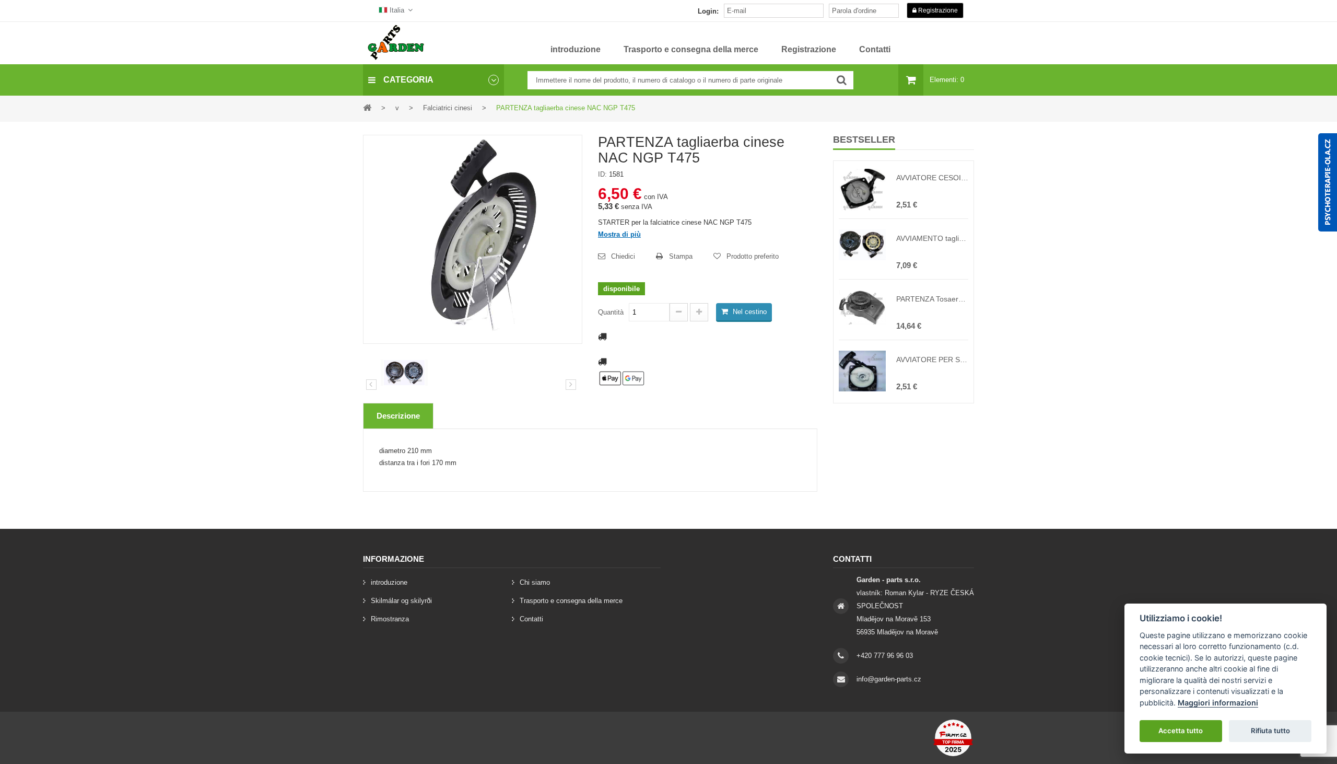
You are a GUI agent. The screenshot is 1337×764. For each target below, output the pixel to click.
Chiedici (623, 256)
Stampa (681, 256)
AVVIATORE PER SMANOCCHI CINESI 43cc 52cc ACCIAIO (932, 359)
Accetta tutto (1180, 730)
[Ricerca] (841, 80)
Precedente (371, 384)
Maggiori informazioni (1218, 702)
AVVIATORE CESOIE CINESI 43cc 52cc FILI (932, 177)
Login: (708, 11)
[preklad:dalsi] (571, 384)
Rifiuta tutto (1270, 730)
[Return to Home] (367, 107)
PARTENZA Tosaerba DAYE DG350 (932, 299)
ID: (602, 174)
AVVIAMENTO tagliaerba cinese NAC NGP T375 (932, 238)
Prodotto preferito (752, 256)
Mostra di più (619, 234)
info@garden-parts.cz (889, 679)
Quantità (611, 312)
